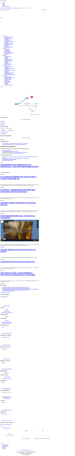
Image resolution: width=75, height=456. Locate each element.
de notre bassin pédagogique (6, 323)
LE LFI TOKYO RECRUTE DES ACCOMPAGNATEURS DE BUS (14, 144)
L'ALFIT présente (7, 311)
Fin (8, 292)
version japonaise (24, 152)
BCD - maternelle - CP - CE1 (6, 396)
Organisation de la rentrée (6, 150)
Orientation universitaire (7, 427)
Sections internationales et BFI (7, 160)
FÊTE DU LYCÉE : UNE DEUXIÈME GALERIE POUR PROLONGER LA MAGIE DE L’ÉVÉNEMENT (20, 289)
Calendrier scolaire (7, 305)
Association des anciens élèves (7, 333)
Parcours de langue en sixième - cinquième (9, 159)
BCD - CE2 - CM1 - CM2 (6, 397)
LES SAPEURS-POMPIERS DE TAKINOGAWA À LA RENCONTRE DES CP (18, 178)
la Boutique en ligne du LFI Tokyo (6, 312)
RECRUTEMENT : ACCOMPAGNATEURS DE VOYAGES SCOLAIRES (15, 143)
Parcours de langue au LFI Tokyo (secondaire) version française (12, 158)
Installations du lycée (6, 358)
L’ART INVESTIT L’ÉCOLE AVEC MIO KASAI (17, 262)
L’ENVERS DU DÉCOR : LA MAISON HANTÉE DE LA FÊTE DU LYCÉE (15, 287)
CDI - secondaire (6, 398)
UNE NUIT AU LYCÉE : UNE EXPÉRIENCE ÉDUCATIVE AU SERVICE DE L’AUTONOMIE (17, 274)
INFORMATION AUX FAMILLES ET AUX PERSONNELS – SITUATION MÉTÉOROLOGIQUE (19, 165)
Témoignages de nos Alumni (6, 420)
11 (6, 292)
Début (1, 292)
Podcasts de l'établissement (6, 388)
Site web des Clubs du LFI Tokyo (6, 378)
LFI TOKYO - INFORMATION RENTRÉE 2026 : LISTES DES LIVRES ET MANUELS (18, 191)
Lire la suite (2, 174)
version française (18, 152)
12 (7, 292)
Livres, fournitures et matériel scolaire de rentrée (10, 151)
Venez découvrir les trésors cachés (6, 322)
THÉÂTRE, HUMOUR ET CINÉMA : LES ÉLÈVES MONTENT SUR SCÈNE (15, 288)
